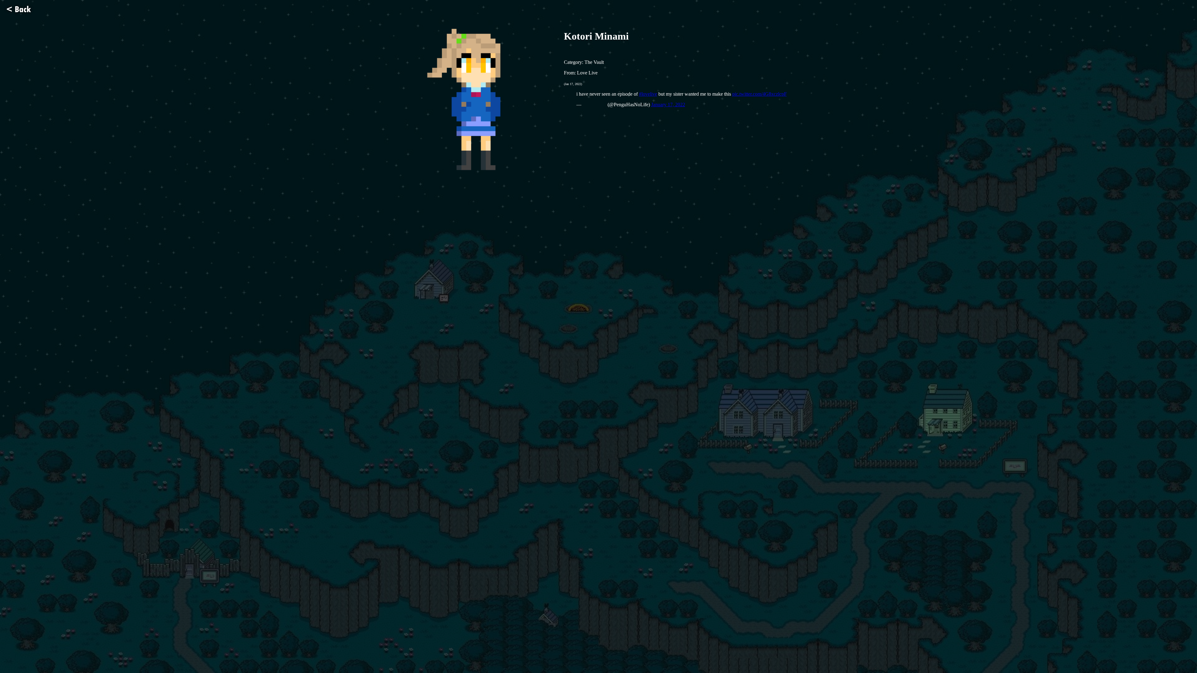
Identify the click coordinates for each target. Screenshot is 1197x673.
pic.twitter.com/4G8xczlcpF (759, 94)
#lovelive (648, 94)
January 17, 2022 (668, 104)
